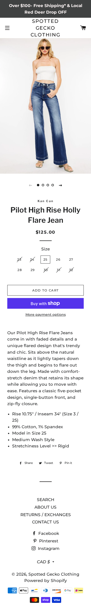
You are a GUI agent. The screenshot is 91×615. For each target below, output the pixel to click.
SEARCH (45, 499)
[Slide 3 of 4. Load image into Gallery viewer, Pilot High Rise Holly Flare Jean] (48, 185)
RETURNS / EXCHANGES (45, 514)
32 (71, 270)
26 (58, 259)
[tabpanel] (45, 105)
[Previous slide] (30, 185)
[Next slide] (60, 185)
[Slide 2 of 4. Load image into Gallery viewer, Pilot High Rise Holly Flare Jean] (43, 185)
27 (71, 259)
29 (33, 270)
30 (46, 270)
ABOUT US (45, 507)
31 (58, 270)
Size (45, 249)
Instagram (48, 548)
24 (32, 259)
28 (19, 270)
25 (45, 259)
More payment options (45, 314)
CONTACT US (45, 522)
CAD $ (43, 561)
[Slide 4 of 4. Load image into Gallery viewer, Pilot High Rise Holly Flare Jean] (52, 185)
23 (19, 259)
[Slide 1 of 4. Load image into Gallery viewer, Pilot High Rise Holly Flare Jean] (38, 185)
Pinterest (48, 540)
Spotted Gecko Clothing (46, 28)
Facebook (48, 533)
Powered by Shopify (45, 580)
